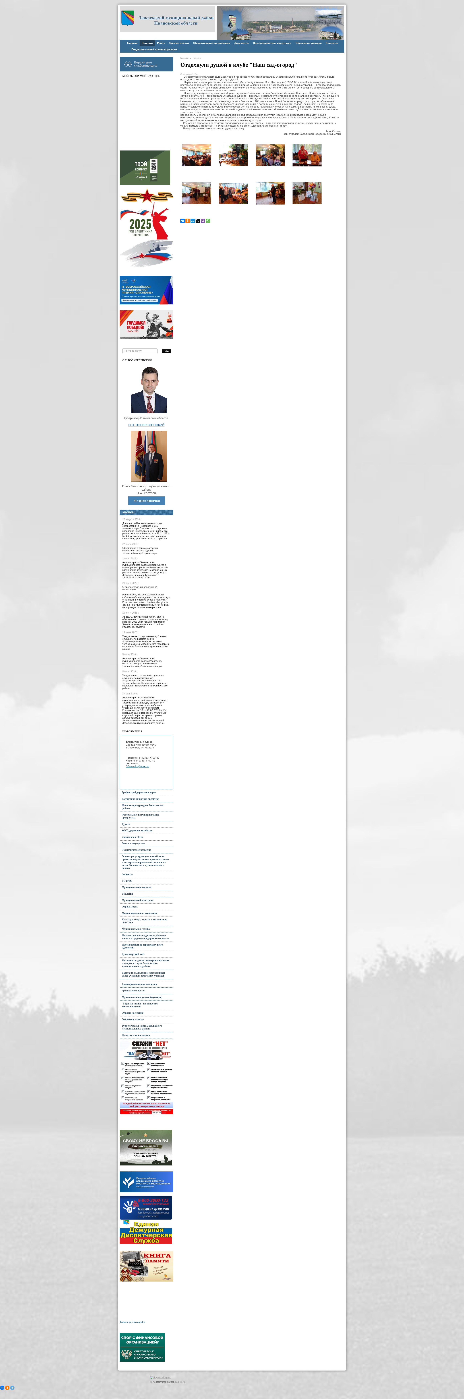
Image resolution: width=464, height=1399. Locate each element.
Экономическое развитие (136, 850)
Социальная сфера (132, 837)
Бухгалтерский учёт (133, 954)
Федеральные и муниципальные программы (140, 816)
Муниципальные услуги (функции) (142, 997)
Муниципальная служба (136, 929)
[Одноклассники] (187, 221)
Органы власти (179, 43)
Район (161, 43)
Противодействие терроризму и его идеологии (142, 946)
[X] (198, 221)
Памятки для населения (136, 1035)
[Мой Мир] (192, 221)
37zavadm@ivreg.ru (137, 766)
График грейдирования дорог (139, 792)
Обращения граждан (308, 43)
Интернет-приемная (147, 500)
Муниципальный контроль (137, 900)
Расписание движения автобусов (140, 799)
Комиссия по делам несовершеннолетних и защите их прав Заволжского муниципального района (145, 963)
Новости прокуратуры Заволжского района (142, 807)
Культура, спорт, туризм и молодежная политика (144, 921)
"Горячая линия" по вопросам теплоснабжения (140, 1005)
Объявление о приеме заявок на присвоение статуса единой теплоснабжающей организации (140, 550)
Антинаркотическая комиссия (139, 984)
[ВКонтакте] (182, 221)
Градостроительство (133, 990)
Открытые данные (133, 1019)
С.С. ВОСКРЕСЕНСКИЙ (146, 425)
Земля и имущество (133, 843)
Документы (241, 43)
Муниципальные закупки (136, 887)
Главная (132, 43)
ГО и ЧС (127, 881)
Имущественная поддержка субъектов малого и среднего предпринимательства (145, 937)
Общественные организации (211, 43)
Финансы (127, 874)
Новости (147, 43)
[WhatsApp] (208, 221)
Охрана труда (130, 906)
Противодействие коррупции (272, 43)
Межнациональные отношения (140, 913)
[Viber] (203, 221)
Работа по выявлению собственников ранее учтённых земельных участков (143, 974)
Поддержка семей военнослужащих (154, 49)
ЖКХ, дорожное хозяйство (137, 830)
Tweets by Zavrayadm (132, 1322)
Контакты (332, 43)
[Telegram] (12, 1388)
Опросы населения (133, 1013)
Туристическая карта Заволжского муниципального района (142, 1027)
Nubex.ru (180, 1382)
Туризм (126, 824)
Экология (127, 893)
